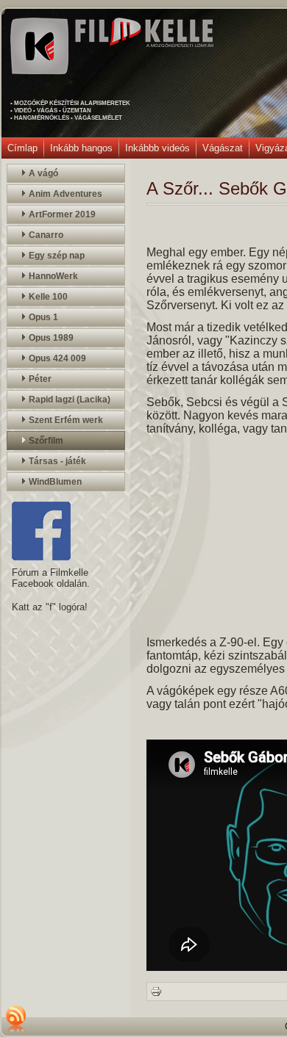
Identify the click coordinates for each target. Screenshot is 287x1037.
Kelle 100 (48, 297)
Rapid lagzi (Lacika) (69, 399)
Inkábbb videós (157, 147)
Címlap (22, 147)
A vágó (43, 173)
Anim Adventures (65, 194)
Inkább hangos (81, 147)
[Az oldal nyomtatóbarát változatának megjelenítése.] (156, 990)
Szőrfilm (46, 441)
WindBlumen (55, 482)
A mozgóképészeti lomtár (179, 45)
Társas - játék (57, 461)
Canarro (46, 235)
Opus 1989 (51, 338)
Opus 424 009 (57, 358)
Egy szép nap (57, 255)
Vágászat (222, 147)
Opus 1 (43, 317)
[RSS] (16, 1018)
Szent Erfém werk (66, 420)
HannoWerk (53, 276)
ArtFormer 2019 (62, 214)
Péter (40, 379)
